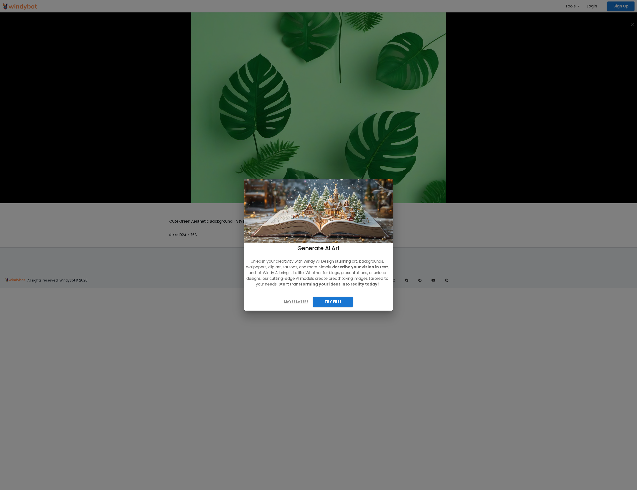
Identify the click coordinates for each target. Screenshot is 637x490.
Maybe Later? (296, 301)
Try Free (332, 301)
